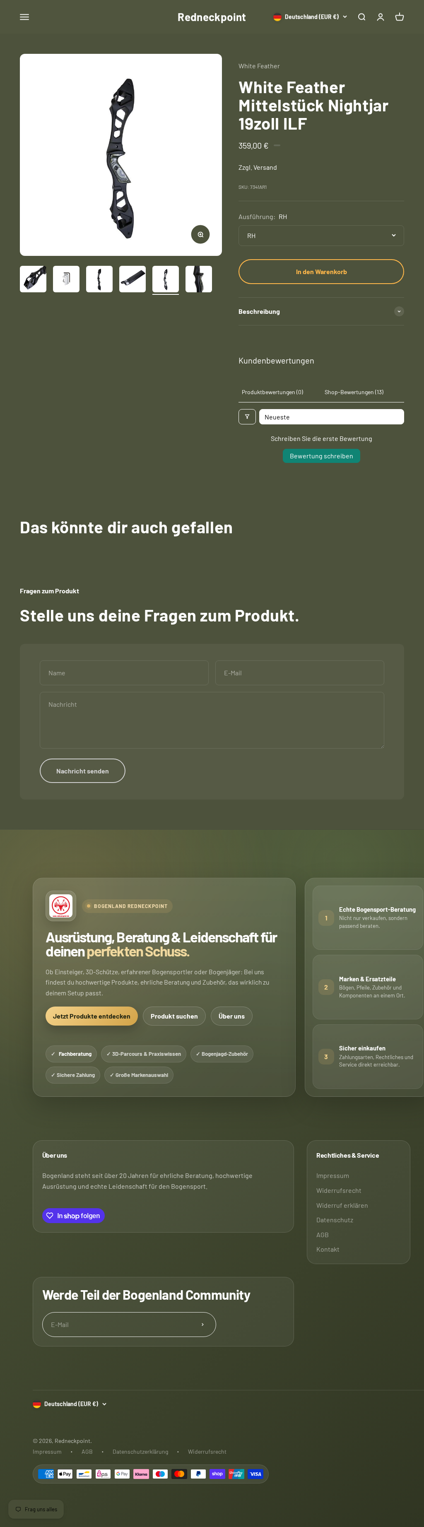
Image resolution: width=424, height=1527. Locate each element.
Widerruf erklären (342, 1205)
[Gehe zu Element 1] (33, 280)
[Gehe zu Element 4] (132, 280)
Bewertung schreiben (321, 456)
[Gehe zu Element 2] (66, 280)
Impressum (332, 1175)
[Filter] (247, 416)
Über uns (232, 1016)
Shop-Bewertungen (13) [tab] (354, 391)
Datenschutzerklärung (140, 1451)
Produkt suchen (174, 1016)
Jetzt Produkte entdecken (91, 1016)
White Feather (259, 66)
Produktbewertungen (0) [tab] (272, 391)
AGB (322, 1234)
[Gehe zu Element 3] (99, 280)
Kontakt (328, 1249)
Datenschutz (334, 1220)
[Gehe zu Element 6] (199, 280)
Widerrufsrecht (338, 1190)
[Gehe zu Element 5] (165, 280)
